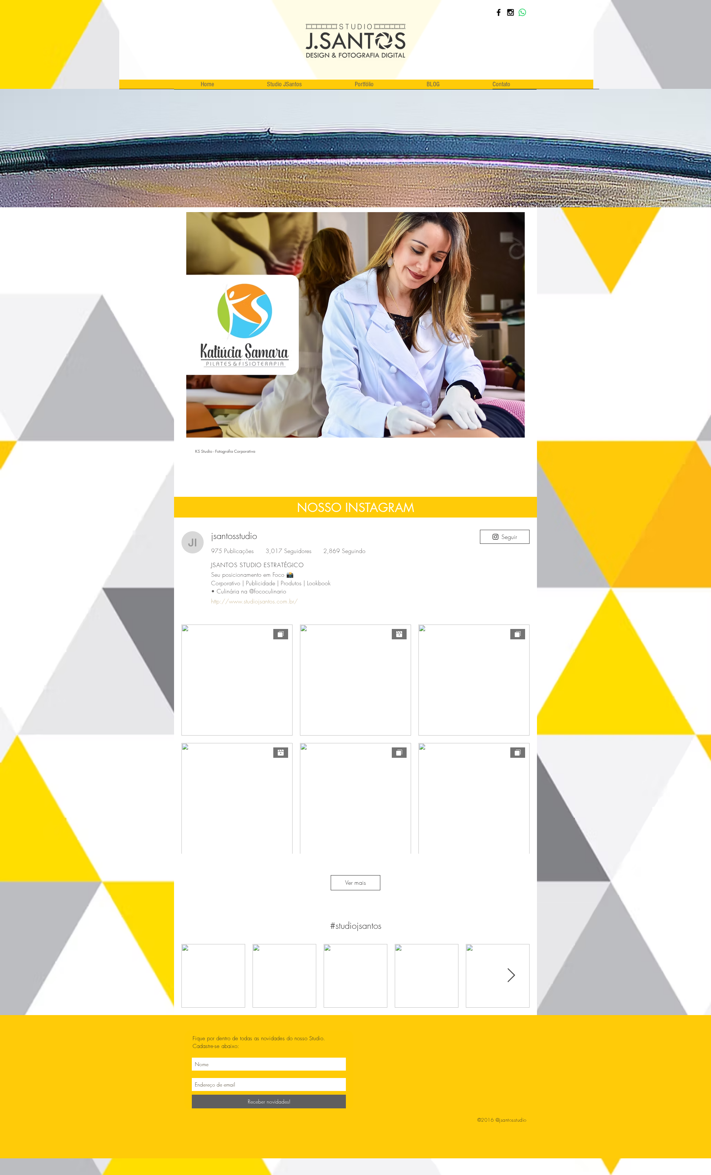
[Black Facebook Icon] (498, 12)
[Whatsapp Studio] (522, 12)
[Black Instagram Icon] (510, 12)
